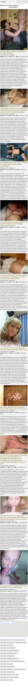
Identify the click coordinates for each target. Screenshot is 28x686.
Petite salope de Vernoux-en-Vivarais (9, 677)
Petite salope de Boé (5, 661)
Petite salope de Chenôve (6, 680)
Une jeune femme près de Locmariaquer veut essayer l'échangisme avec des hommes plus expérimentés (13, 276)
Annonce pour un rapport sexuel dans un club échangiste (13, 52)
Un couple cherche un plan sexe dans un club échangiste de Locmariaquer (14, 223)
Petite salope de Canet (20, 642)
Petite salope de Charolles (6, 645)
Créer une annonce (22, 2)
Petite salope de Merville (6, 669)
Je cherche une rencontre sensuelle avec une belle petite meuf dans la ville (13, 349)
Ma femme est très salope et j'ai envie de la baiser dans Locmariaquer (13, 586)
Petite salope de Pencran (6, 664)
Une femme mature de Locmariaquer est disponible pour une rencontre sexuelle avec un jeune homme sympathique (14, 110)
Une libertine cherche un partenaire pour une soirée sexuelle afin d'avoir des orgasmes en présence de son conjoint (14, 517)
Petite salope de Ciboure (19, 669)
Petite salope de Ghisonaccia (7, 672)
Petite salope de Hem (5, 640)
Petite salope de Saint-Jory (18, 640)
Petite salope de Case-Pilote (7, 666)
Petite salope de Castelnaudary (7, 648)
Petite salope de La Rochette (7, 642)
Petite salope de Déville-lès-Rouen (8, 653)
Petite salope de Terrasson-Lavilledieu (9, 650)
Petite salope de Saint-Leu (18, 661)
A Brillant (3, 2)
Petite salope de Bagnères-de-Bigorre (9, 658)
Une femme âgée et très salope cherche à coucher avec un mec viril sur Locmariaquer (13, 164)
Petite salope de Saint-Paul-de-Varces (9, 674)
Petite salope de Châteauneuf (7, 656)
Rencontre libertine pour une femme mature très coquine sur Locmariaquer (13, 408)
